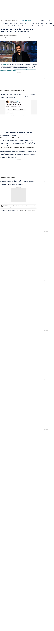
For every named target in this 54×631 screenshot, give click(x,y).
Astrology (50, 23)
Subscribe (48, 20)
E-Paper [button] (43, 20)
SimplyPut (13, 25)
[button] (2, 20)
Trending (41, 23)
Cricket (11, 23)
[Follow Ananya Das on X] (6, 38)
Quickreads (43, 25)
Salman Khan (5, 64)
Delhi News (19, 25)
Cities (46, 23)
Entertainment (21, 23)
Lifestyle (32, 23)
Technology (38, 25)
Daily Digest (49, 25)
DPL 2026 (37, 23)
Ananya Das (3, 38)
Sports (9, 25)
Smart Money (4, 25)
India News (15, 23)
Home (3, 23)
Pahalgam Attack (9, 210)
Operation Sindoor (15, 210)
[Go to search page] (4, 20)
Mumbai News (32, 25)
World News (27, 23)
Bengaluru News (25, 25)
